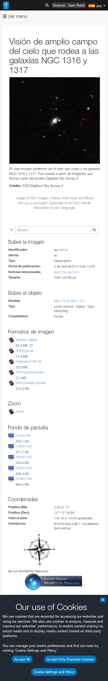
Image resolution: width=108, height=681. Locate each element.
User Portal (76, 5)
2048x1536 (24, 479)
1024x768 (23, 436)
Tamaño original (26, 340)
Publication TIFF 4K (29, 361)
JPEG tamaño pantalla (31, 383)
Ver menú (17, 16)
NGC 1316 (61, 301)
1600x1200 (24, 457)
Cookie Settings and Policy (54, 672)
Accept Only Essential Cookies (70, 659)
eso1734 (60, 272)
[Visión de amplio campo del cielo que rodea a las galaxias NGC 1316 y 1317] (54, 120)
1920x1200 (24, 468)
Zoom (20, 411)
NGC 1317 (77, 301)
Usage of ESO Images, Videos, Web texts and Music (55, 198)
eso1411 (74, 272)
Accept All (22, 659)
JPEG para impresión (30, 372)
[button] (31, 345)
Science (59, 5)
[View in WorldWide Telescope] (53, 581)
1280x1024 (24, 446)
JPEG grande (25, 351)
